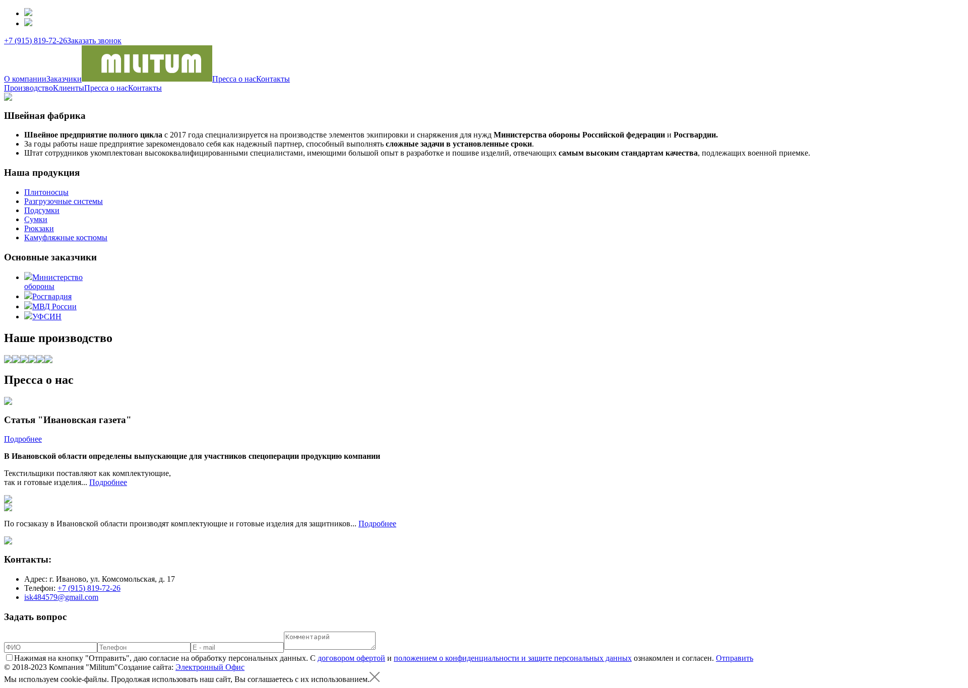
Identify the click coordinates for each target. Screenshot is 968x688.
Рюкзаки (39, 228)
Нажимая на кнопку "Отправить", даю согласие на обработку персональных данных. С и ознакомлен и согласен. (365, 658)
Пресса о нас (234, 79)
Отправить (734, 658)
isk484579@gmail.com (61, 597)
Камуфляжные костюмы (65, 237)
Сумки (35, 219)
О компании (25, 79)
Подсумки (41, 210)
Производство (28, 88)
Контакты (273, 79)
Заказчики (64, 79)
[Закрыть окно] (375, 679)
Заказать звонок (94, 40)
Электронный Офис (210, 667)
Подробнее (23, 439)
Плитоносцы (46, 192)
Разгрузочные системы (63, 201)
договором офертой (351, 658)
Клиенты (68, 88)
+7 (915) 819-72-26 (35, 40)
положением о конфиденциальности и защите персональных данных (513, 658)
